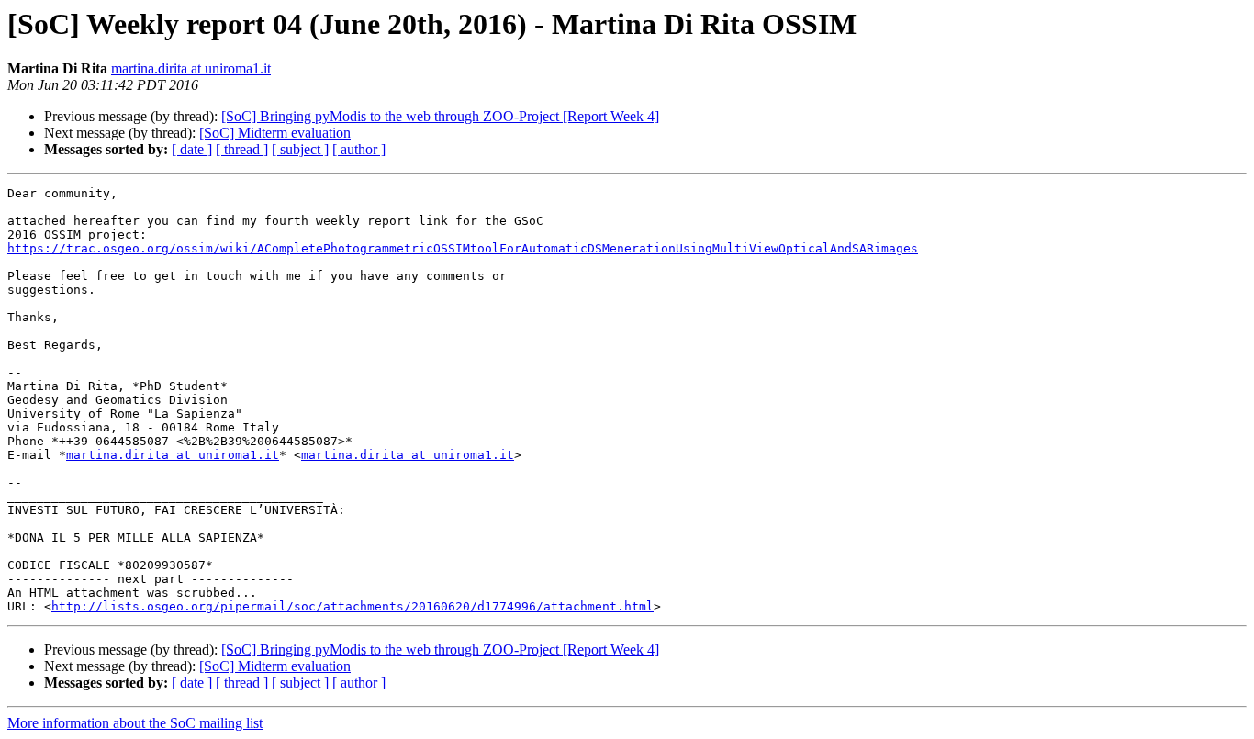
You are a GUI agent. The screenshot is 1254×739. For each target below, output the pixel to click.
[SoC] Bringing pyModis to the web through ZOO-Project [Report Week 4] (440, 116)
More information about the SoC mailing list (135, 723)
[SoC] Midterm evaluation (275, 132)
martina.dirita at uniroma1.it (191, 68)
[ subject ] (300, 149)
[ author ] (359, 149)
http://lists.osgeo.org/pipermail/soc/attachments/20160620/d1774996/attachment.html (352, 606)
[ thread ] (242, 149)
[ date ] (192, 149)
